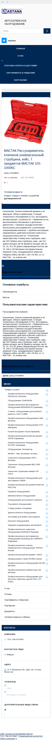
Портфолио (20, 80)
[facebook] (3, 266)
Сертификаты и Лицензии (16, 600)
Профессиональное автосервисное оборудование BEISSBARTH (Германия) (25, 406)
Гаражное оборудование (19, 491)
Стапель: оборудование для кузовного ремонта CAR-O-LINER (25, 412)
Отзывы (8, 594)
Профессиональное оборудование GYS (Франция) (25, 426)
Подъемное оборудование (19, 504)
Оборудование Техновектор (20, 449)
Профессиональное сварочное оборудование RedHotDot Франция (23, 530)
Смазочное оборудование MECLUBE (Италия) (24, 465)
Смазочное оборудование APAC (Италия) (22, 459)
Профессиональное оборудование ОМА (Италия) (25, 419)
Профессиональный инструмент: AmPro (25, 555)
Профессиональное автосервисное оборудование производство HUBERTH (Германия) (25, 538)
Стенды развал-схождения (19, 508)
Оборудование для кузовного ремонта (25, 500)
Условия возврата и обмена (17, 617)
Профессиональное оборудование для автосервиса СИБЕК (25, 479)
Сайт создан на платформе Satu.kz (16, 734)
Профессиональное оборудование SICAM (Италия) (26, 564)
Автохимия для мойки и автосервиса (24, 517)
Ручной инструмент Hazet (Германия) (24, 432)
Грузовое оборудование (18, 521)
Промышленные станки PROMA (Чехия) (25, 559)
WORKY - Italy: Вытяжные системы (22, 454)
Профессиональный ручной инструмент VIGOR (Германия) (25, 437)
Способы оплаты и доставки (20, 66)
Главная (20, 49)
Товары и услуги (11, 389)
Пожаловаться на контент (31, 736)
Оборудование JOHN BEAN (20, 400)
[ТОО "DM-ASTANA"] (12, 17)
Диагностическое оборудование (22, 513)
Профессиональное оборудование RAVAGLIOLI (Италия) (23, 395)
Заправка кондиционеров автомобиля (24, 525)
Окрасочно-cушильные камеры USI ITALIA (23, 472)
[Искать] (47, 31)
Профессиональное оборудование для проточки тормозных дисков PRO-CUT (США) (25, 579)
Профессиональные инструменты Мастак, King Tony (26, 486)
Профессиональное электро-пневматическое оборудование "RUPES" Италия (25, 547)
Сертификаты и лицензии (20, 73)
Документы (9, 611)
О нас (20, 56)
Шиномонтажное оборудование (21, 496)
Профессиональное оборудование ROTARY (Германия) (23, 444)
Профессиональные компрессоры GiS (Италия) (24, 571)
